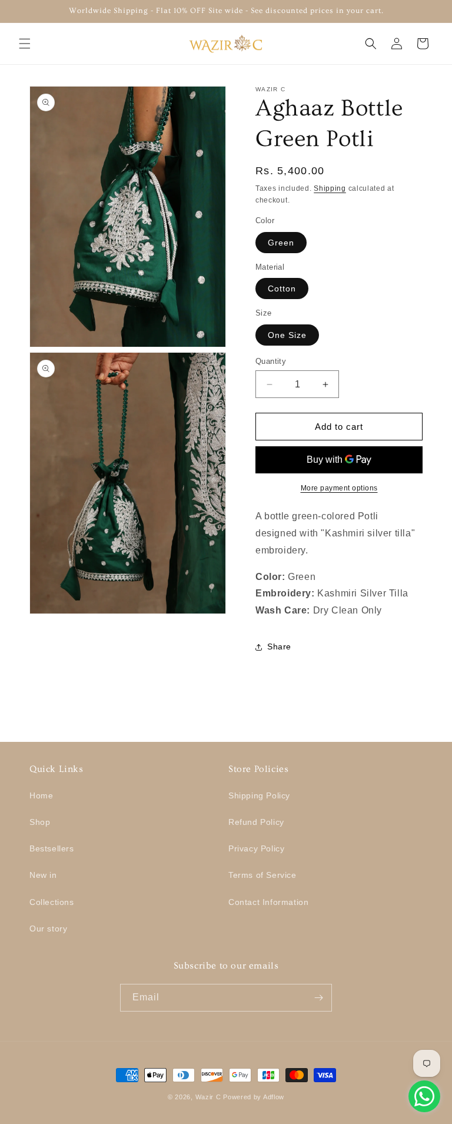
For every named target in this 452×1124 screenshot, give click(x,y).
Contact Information (268, 902)
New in (43, 875)
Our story (48, 928)
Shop (39, 822)
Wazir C (208, 1096)
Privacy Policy (256, 848)
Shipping (330, 188)
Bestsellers (51, 848)
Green (281, 242)
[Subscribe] (318, 998)
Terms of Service (262, 875)
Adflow (273, 1096)
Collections (51, 902)
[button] (25, 44)
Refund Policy (256, 822)
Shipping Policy (259, 795)
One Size (287, 335)
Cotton (282, 288)
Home (41, 795)
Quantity (270, 361)
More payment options (339, 488)
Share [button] (279, 646)
